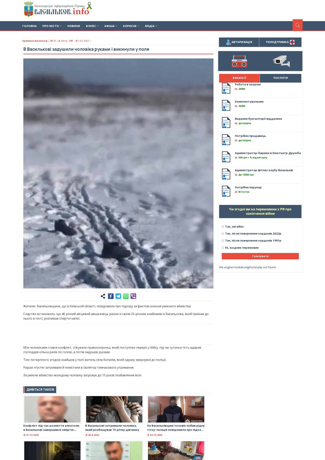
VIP (71, 40)
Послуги (280, 78)
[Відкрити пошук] (298, 25)
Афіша (109, 26)
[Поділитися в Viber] (133, 296)
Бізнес (91, 26)
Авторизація (242, 42)
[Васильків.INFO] (58, 11)
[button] (208, 63)
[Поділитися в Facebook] (111, 296)
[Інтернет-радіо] (239, 61)
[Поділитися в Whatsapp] (126, 296)
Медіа (149, 26)
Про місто (51, 26)
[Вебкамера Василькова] (281, 61)
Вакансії (239, 78)
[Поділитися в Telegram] (118, 296)
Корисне (130, 26)
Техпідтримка (277, 42)
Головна (29, 26)
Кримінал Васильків (35, 40)
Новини (73, 26)
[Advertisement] (234, 10)
